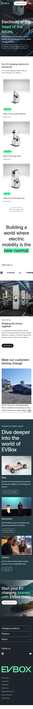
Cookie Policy (5, 681)
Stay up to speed (8, 530)
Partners (5, 634)
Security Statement (7, 695)
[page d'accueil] (6, 3)
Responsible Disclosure (8, 691)
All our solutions (16, 209)
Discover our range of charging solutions (15, 46)
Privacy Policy (5, 678)
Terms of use (5, 688)
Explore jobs (7, 569)
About (4, 639)
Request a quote (20, 3)
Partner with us (8, 345)
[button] (29, 411)
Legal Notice (5, 684)
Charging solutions (10, 628)
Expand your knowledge (10, 492)
